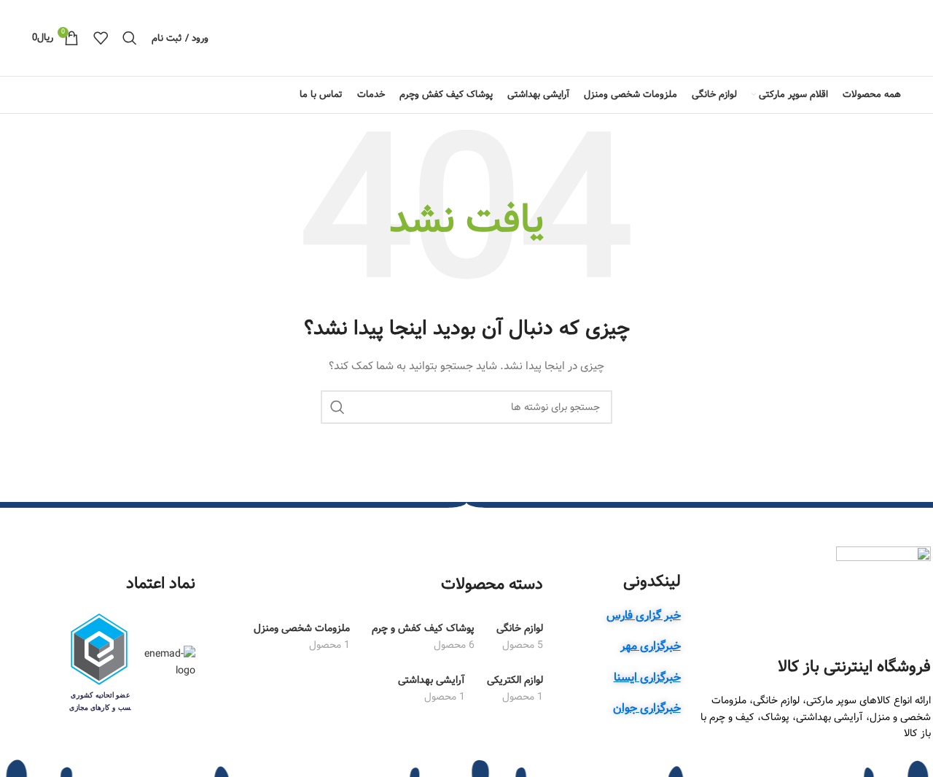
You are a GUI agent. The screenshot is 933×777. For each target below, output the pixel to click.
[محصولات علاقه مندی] (100, 38)
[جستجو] (129, 38)
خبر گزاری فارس (643, 615)
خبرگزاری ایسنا (647, 677)
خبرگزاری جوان (647, 708)
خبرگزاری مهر (650, 646)
